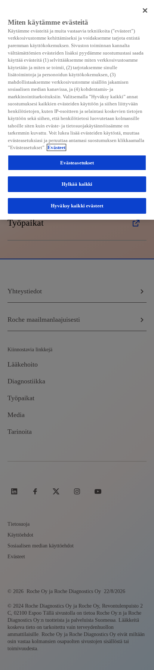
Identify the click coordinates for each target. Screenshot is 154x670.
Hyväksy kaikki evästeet (77, 206)
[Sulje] (145, 10)
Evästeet (56, 147)
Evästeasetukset (77, 163)
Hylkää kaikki (77, 184)
